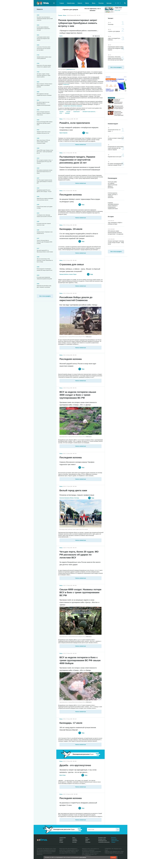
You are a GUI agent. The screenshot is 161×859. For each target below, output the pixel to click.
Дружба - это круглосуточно (75, 765)
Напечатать (97, 35)
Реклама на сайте (102, 837)
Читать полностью (80, 144)
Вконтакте (113, 837)
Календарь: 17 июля (70, 723)
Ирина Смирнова (63, 132)
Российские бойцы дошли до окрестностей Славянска (75, 299)
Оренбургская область (89, 111)
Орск (60, 113)
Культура (109, 3)
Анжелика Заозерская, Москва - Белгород (69, 497)
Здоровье (87, 839)
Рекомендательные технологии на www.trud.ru (104, 841)
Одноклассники (115, 840)
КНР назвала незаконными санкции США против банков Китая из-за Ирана (44, 172)
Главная (61, 3)
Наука (86, 840)
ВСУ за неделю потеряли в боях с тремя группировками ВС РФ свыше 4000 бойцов (80, 660)
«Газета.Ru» (66, 84)
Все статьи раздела (45, 296)
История (61, 842)
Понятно (113, 857)
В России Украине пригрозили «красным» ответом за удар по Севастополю (43, 113)
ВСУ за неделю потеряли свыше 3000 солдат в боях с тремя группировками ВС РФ (77, 395)
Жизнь (93, 3)
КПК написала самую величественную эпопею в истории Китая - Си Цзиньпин (115, 232)
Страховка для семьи (71, 264)
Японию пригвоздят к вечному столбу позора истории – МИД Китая (116, 242)
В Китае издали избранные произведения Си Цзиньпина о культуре (43, 28)
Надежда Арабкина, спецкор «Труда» (68, 274)
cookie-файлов (82, 857)
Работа (87, 3)
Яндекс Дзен (114, 839)
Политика (101, 3)
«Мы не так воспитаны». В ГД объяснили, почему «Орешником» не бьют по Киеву (45, 260)
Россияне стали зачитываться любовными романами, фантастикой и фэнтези (45, 19)
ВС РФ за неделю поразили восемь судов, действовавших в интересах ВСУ (44, 181)
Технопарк (110, 24)
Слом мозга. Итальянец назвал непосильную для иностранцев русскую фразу (43, 48)
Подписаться (118, 829)
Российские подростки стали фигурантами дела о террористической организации (43, 104)
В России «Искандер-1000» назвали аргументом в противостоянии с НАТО (44, 123)
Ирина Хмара (62, 775)
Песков (61, 111)
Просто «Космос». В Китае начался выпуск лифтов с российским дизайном (44, 85)
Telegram (113, 842)
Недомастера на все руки (114, 156)
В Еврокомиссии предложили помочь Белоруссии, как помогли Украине (115, 148)
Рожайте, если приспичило (74, 123)
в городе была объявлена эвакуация (72, 106)
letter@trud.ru (88, 855)
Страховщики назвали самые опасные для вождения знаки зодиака (43, 38)
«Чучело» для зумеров (70, 9)
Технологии (87, 842)
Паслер (68, 111)
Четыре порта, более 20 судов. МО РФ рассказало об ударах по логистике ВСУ (78, 554)
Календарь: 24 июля (70, 229)
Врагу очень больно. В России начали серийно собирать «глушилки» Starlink (43, 142)
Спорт (86, 837)
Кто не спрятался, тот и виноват (93, 9)
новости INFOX (111, 97)
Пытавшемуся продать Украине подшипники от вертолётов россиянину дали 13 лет (77, 159)
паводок (67, 113)
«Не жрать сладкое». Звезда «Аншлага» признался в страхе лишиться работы (43, 75)
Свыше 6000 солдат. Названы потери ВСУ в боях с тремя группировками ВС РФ (80, 592)
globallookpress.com (70, 69)
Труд (87, 132)
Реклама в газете (102, 839)
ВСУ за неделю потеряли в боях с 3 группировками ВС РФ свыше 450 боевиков (44, 162)
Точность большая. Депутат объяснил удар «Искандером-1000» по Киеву (44, 242)
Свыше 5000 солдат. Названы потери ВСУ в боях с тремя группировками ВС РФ (45, 152)
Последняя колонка (70, 194)
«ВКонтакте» (89, 336)
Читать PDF (117, 10)
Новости (80, 3)
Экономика (74, 840)
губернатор (76, 111)
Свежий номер (71, 3)
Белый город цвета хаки (73, 490)
